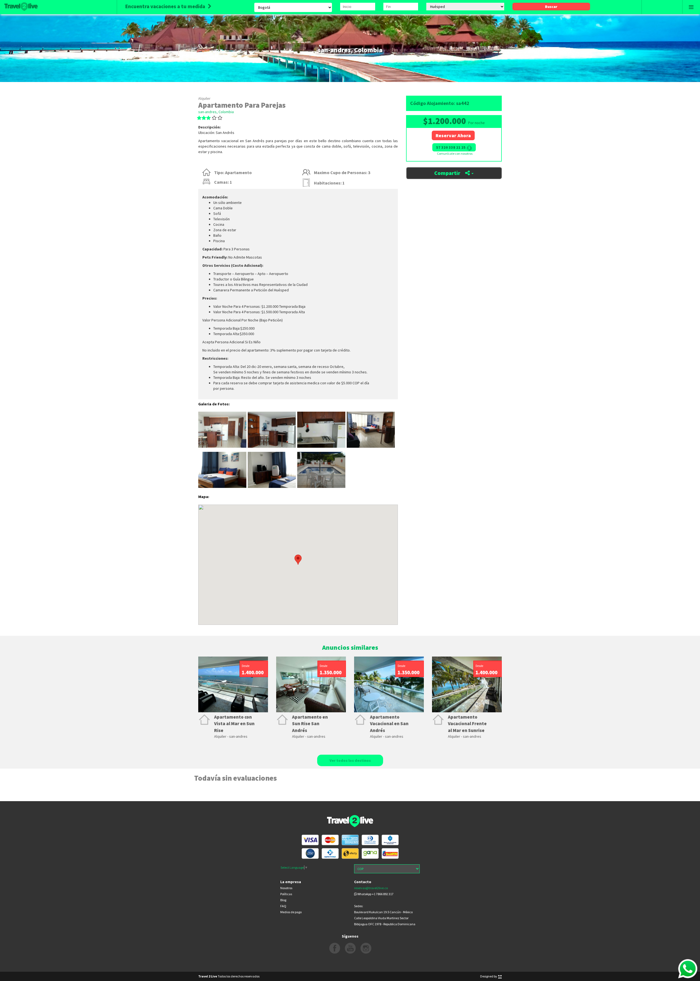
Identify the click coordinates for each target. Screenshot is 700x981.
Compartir (447, 172)
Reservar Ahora (453, 135)
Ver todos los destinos (350, 760)
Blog (283, 900)
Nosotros (286, 888)
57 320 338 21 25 (451, 147)
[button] (394, 560)
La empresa (290, 881)
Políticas (286, 894)
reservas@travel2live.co (371, 888)
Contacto (362, 881)
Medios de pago (291, 912)
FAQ (283, 906)
